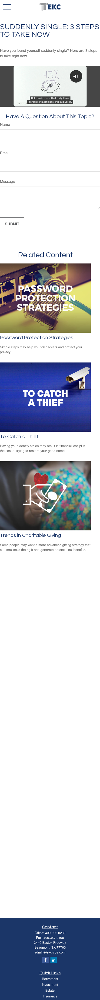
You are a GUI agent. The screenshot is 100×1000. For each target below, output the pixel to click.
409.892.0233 (55, 932)
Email (5, 152)
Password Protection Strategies (36, 337)
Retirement (50, 978)
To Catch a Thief (19, 436)
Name (5, 124)
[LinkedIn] (53, 960)
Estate (50, 990)
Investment (50, 984)
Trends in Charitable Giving (30, 535)
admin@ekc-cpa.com (50, 952)
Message (7, 181)
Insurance (50, 996)
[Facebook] (45, 960)
